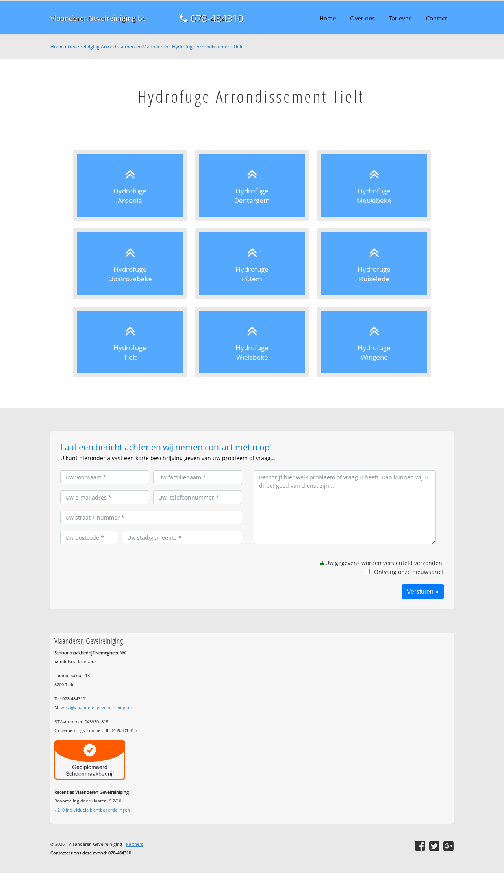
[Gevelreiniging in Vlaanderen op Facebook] (420, 846)
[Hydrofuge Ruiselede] (374, 263)
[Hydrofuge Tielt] (130, 342)
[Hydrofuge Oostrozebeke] (130, 263)
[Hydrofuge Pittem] (252, 263)
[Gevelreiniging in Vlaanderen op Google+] (448, 846)
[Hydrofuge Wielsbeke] (252, 342)
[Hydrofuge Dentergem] (252, 185)
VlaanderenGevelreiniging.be (98, 18)
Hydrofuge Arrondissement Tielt (207, 46)
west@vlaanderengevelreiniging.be (96, 707)
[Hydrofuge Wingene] (374, 342)
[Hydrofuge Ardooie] (130, 185)
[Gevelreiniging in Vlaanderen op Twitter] (434, 846)
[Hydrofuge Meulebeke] (374, 185)
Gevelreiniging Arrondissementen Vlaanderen (118, 46)
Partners (134, 844)
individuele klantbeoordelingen (93, 810)
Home (57, 46)
